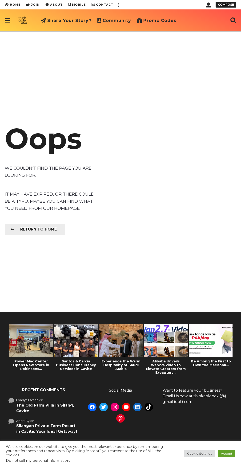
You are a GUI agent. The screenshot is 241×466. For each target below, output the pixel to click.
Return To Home (38, 229)
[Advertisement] (120, 67)
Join (35, 4)
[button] (118, 4)
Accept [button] (226, 453)
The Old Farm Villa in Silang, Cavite (45, 408)
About (56, 4)
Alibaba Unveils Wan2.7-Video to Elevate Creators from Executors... (166, 367)
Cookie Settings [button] (199, 453)
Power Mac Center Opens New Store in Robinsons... (31, 365)
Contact (104, 4)
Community (117, 20)
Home (15, 4)
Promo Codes (159, 20)
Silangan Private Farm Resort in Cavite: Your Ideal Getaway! (46, 429)
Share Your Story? (69, 20)
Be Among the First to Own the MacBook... (211, 363)
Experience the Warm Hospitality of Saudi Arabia (120, 365)
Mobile (79, 4)
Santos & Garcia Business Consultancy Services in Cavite (76, 365)
